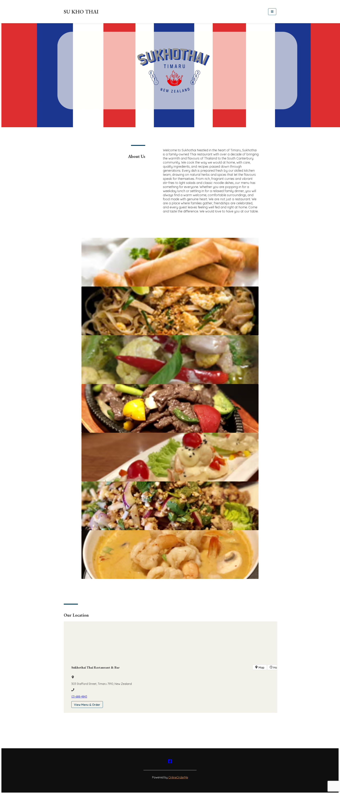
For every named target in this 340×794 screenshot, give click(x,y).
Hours (277, 667)
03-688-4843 (79, 696)
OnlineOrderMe (178, 777)
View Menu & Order (87, 704)
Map (261, 667)
